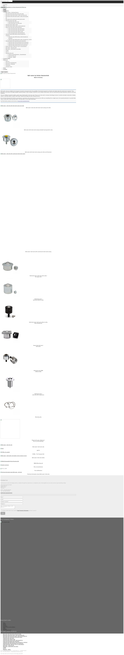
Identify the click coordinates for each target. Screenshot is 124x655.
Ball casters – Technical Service (12, 12)
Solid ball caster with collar (11, 20)
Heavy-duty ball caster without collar (15, 31)
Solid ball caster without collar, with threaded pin (15, 25)
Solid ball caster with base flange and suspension (18, 43)
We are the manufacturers (11, 62)
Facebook (5, 625)
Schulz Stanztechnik (7, 630)
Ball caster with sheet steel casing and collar (15, 13)
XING (4, 628)
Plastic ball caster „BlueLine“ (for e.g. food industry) (16, 46)
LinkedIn (5, 629)
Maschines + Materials (10, 63)
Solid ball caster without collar (12, 24)
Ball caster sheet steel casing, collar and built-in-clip (16, 15)
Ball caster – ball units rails (11, 47)
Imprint (4, 623)
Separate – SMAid (12, 57)
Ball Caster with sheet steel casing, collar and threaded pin (15, 636)
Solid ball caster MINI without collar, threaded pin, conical (20, 39)
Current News (6, 58)
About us (5, 59)
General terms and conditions (9, 627)
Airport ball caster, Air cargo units (15, 23)
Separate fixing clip (9, 53)
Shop (4, 68)
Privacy (4, 624)
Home (4, 9)
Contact (5, 69)
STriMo (7, 50)
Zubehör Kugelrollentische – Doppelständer (17, 54)
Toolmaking (8, 65)
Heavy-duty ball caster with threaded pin (16, 32)
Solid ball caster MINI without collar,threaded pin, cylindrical (15, 642)
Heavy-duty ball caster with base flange (16, 30)
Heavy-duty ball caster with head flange (14, 27)
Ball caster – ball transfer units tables (13, 49)
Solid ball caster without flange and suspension (17, 44)
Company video (9, 66)
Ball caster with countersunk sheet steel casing (15, 19)
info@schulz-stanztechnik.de (6, 492)
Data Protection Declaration (22, 510)
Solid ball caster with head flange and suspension (16, 40)
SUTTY (7, 51)
